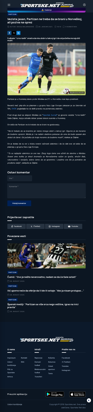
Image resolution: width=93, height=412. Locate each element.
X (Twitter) (66, 362)
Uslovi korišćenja (14, 404)
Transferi (38, 377)
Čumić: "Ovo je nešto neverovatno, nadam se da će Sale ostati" (41, 277)
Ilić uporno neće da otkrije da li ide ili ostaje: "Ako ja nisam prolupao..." (45, 290)
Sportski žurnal (50, 115)
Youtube (65, 366)
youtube (74, 226)
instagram (56, 226)
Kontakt (24, 358)
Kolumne (51, 362)
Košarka (51, 358)
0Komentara (71, 27)
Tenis (50, 373)
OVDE (14, 109)
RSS (22, 362)
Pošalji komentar (19, 203)
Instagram (66, 370)
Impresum (11, 358)
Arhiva (10, 377)
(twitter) (36, 226)
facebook (18, 226)
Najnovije (38, 358)
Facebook (66, 358)
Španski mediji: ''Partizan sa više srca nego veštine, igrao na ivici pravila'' (42, 306)
